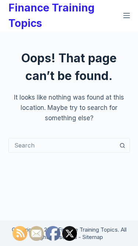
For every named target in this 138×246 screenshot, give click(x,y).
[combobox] (62, 145)
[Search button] (123, 145)
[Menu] (126, 15)
